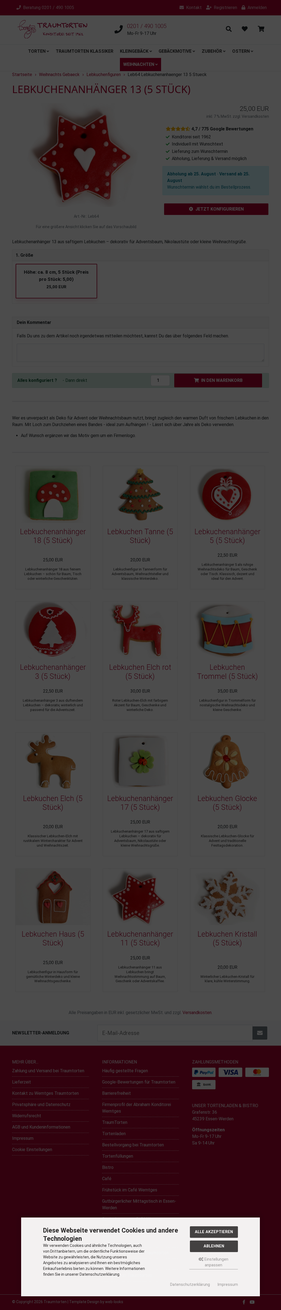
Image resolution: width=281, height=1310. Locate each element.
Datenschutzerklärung (190, 1284)
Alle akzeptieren (214, 1232)
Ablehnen (214, 1246)
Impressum (228, 1284)
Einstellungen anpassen (216, 1262)
